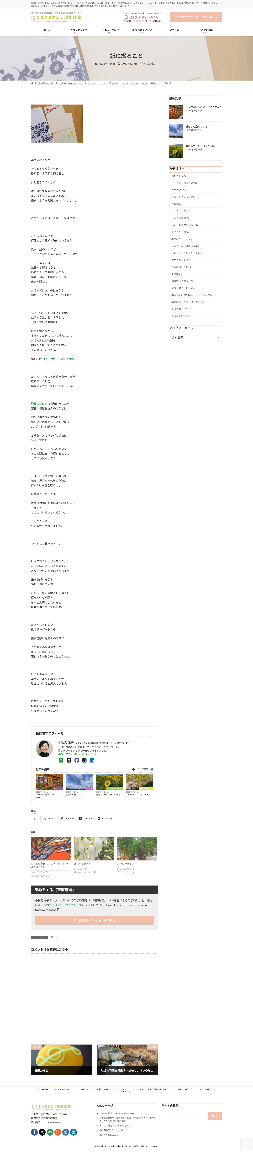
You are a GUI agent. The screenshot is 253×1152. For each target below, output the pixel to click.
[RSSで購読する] (57, 1132)
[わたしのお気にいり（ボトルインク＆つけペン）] (51, 848)
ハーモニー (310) (180, 211)
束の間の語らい (125, 863)
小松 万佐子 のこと (105, 1089)
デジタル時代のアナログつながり (49, 796)
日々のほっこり (146, 789)
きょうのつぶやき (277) (184, 183)
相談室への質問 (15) (182, 281)
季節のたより (56, 937)
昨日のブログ (39, 403)
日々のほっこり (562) (182, 267)
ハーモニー (58, 789)
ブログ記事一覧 (144, 769)
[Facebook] (77, 760)
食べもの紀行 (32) (181, 316)
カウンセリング (62, 1089)
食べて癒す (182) (180, 309)
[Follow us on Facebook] (34, 1132)
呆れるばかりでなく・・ (137, 794)
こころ (89, 789)
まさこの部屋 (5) (180, 218)
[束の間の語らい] (137, 848)
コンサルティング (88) (183, 197)
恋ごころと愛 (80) (181, 260)
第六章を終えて (82, 863)
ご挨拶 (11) (177, 204)
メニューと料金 (83, 1089)
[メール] (50, 1132)
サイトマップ (126, 1091)
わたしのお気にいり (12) (184, 225)
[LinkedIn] (92, 760)
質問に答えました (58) (183, 288)
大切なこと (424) (180, 232)
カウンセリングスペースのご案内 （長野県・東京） (145, 1089)
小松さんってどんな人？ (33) (186, 253)
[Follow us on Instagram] (65, 1132)
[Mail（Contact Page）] (61, 760)
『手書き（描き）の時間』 (61, 358)
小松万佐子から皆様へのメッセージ (77, 754)
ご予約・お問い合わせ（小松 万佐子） (193, 1089)
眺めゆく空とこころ (75, 794)
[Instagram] (84, 760)
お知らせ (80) (178, 176)
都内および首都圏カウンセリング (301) (192, 295)
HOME (45, 1089)
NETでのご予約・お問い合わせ (198, 17)
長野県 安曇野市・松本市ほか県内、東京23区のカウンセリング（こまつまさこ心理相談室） (127, 1119)
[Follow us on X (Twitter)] (42, 1132)
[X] (69, 760)
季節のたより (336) (181, 239)
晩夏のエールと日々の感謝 (108, 794)
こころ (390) (178, 190)
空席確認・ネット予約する (94, 920)
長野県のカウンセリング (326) (187, 302)
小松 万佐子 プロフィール (111, 1130)
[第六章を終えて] (94, 848)
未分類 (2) (176, 274)
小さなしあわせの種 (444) (185, 246)
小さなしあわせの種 (114, 789)
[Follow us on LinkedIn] (73, 1132)
